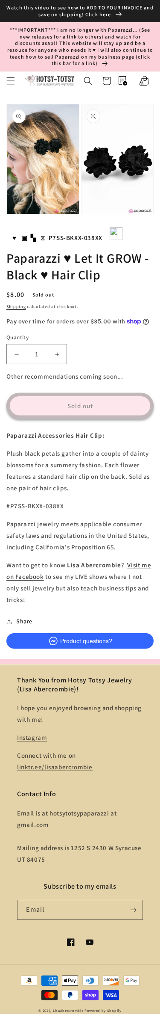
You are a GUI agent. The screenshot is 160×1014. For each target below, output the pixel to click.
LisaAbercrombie (68, 1010)
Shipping (16, 306)
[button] (10, 80)
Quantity (17, 337)
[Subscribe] (133, 910)
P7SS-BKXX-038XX (75, 238)
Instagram (32, 737)
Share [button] (24, 621)
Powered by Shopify (103, 1010)
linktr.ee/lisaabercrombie (55, 767)
